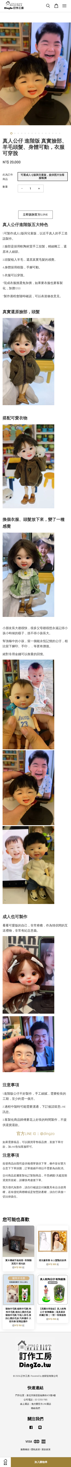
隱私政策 (35, 1449)
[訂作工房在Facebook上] (31, 1429)
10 (42, 133)
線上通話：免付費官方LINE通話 (35, 1404)
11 (46, 133)
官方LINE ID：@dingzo (36, 1133)
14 (56, 133)
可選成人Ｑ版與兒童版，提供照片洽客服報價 (42, 176)
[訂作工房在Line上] (40, 1429)
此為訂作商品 (8, 177)
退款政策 (46, 1449)
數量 (5, 186)
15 (60, 133)
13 (53, 133)
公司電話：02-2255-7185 (35, 1399)
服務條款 (25, 1449)
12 (49, 133)
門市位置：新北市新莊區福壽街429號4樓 (35, 1395)
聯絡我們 (35, 1408)
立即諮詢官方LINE (35, 214)
